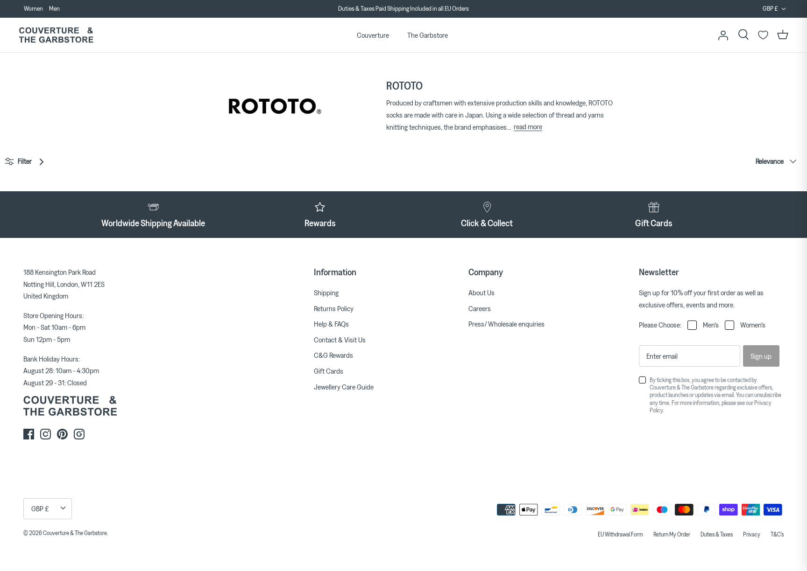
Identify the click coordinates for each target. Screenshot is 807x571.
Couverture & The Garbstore (75, 532)
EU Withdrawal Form (620, 534)
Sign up (761, 356)
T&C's (777, 534)
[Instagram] (45, 434)
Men (54, 8)
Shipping (326, 292)
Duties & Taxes (717, 534)
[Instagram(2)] (79, 434)
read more (528, 126)
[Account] (723, 35)
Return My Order (671, 534)
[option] (403, 9)
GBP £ (770, 8)
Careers (479, 308)
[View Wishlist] (763, 35)
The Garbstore (427, 35)
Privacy (751, 534)
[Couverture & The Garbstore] (56, 35)
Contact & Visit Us (340, 339)
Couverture (373, 35)
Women (33, 8)
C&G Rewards (333, 355)
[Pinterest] (62, 434)
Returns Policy (334, 308)
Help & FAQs (331, 324)
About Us (481, 292)
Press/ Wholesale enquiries (506, 324)
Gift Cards (328, 371)
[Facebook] (28, 434)
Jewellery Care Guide (344, 387)
